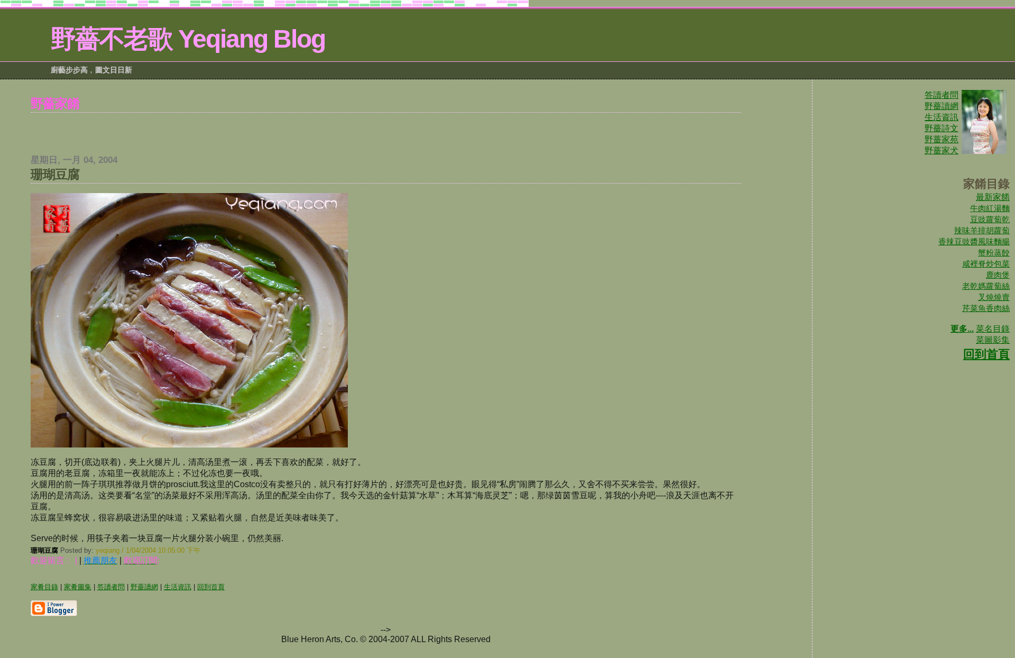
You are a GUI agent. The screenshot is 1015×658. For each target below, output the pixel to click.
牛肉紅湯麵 (990, 208)
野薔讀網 (941, 106)
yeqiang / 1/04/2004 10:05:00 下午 (148, 550)
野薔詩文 (941, 128)
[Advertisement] (386, 128)
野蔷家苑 (941, 139)
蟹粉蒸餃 (994, 252)
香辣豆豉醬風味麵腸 (974, 241)
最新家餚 (993, 197)
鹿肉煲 (998, 274)
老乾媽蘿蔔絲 (986, 285)
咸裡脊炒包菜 (986, 263)
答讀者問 (941, 94)
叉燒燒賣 (994, 297)
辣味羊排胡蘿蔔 (982, 230)
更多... (962, 328)
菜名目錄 (993, 328)
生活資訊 (941, 117)
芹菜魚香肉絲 (986, 308)
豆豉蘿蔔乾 (990, 219)
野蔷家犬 (941, 150)
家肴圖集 (77, 587)
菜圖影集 (993, 339)
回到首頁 (986, 354)
